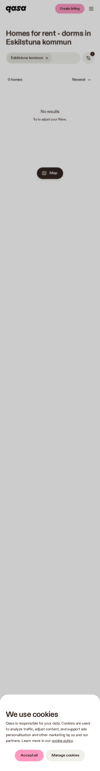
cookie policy (62, 740)
